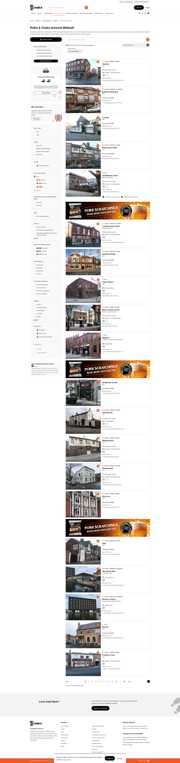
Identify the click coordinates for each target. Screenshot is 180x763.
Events (63, 740)
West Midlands (47, 20)
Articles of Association (98, 737)
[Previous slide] (68, 183)
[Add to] (98, 61)
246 (129, 681)
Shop (121, 1)
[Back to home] (36, 7)
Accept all (109, 758)
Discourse (95, 749)
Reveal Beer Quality (110, 70)
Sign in (147, 7)
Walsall (56, 20)
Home (32, 20)
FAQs (36, 738)
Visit (62, 732)
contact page (45, 738)
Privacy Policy (96, 732)
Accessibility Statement (99, 734)
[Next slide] (97, 183)
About (62, 729)
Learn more (66, 759)
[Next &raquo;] (148, 681)
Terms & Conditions (97, 746)
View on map (47, 39)
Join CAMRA (64, 726)
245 (124, 681)
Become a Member (45, 61)
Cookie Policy (96, 740)
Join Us (138, 7)
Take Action (64, 737)
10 (116, 681)
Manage (119, 758)
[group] (83, 72)
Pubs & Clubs (64, 734)
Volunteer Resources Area (141, 1)
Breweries (64, 743)
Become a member (100, 708)
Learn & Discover (128, 1)
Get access (36, 118)
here (146, 728)
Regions (38, 20)
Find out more (46, 92)
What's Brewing (96, 752)
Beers (62, 746)
